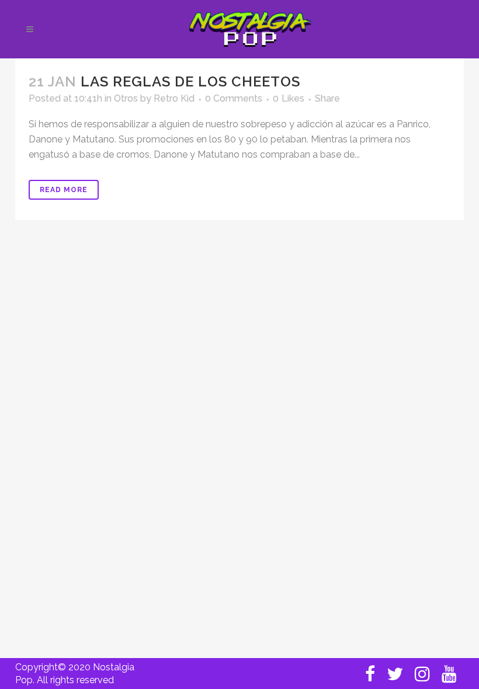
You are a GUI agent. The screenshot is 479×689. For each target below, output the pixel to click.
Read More (64, 190)
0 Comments (233, 98)
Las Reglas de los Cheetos (190, 81)
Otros (126, 98)
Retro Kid (174, 98)
